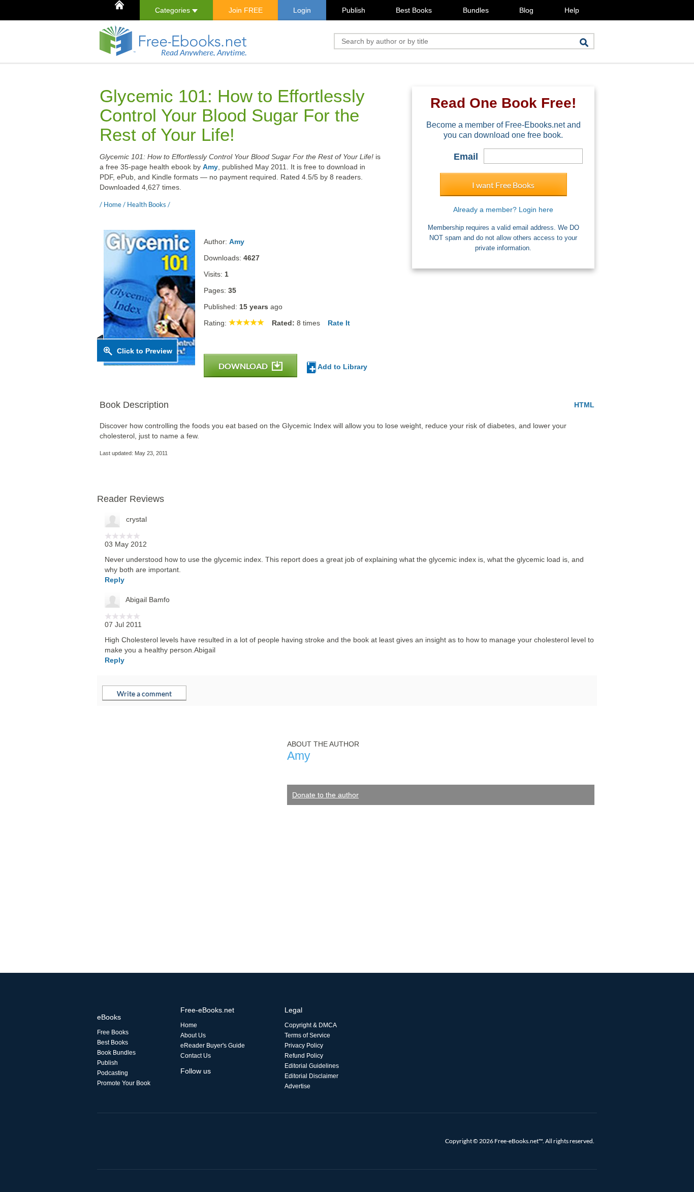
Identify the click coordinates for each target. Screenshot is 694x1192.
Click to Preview (144, 351)
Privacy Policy (304, 1045)
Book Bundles (116, 1052)
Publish (353, 10)
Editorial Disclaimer (311, 1076)
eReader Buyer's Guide (212, 1045)
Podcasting (112, 1073)
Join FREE (246, 10)
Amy (210, 167)
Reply (114, 580)
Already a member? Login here (503, 209)
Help (571, 10)
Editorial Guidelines (312, 1065)
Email (466, 157)
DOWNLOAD (243, 366)
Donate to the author (325, 795)
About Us (193, 1035)
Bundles (476, 10)
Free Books (113, 1032)
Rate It (339, 323)
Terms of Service (307, 1035)
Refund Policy (304, 1055)
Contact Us (195, 1055)
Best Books (414, 10)
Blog (526, 10)
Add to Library (341, 367)
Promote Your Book (123, 1083)
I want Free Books (503, 185)
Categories (173, 10)
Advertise (297, 1086)
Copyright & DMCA (311, 1025)
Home (188, 1025)
